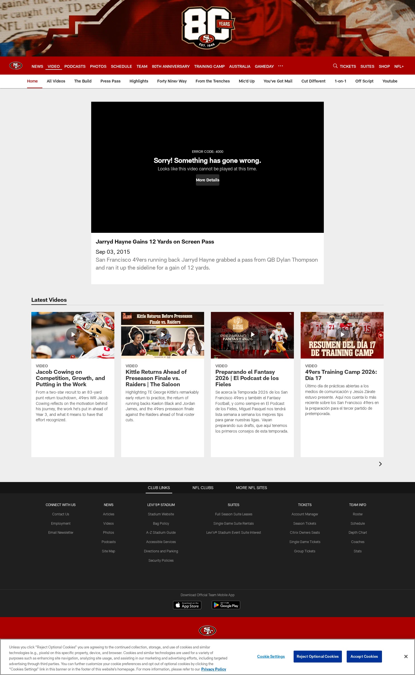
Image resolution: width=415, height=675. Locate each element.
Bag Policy (161, 523)
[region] (207, 657)
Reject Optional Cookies (318, 656)
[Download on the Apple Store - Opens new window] (187, 606)
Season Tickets (304, 523)
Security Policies (161, 560)
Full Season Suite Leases (233, 514)
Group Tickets (304, 551)
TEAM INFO (357, 505)
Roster (358, 514)
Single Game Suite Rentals (233, 523)
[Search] (335, 66)
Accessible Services (161, 542)
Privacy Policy (213, 669)
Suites (233, 505)
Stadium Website (161, 514)
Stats (358, 551)
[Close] (406, 656)
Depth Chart (358, 532)
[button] (207, 180)
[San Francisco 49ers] (207, 631)
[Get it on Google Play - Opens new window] (226, 608)
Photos (108, 532)
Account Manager (305, 514)
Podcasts (109, 542)
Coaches (357, 542)
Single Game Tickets (304, 542)
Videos (108, 523)
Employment (61, 523)
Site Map (108, 551)
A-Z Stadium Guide (161, 532)
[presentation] (381, 465)
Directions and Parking (161, 551)
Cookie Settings (271, 656)
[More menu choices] (280, 66)
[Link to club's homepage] (16, 65)
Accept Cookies (364, 656)
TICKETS (305, 505)
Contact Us (60, 514)
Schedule (358, 523)
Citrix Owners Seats (305, 532)
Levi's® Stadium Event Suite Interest (233, 532)
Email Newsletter (60, 532)
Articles (108, 514)
